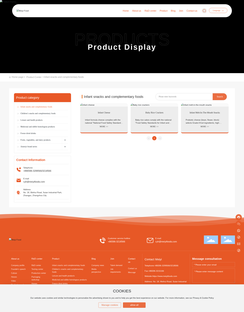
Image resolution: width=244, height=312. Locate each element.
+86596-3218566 (116, 241)
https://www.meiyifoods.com (164, 276)
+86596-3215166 (156, 271)
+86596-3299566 (162, 265)
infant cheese (104, 112)
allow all (134, 305)
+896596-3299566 (32, 171)
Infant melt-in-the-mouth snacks (205, 112)
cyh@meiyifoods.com (34, 182)
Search (220, 96)
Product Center (34, 77)
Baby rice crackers (154, 112)
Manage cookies (110, 305)
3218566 (46, 171)
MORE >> (104, 127)
